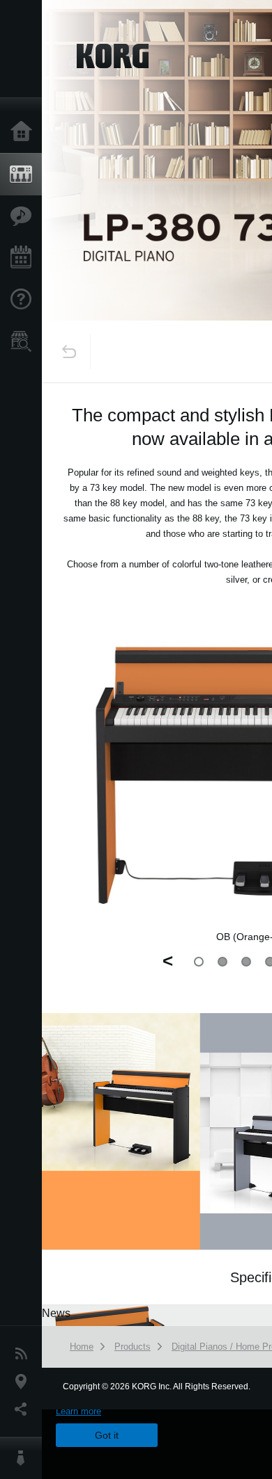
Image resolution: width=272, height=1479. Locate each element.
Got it (107, 1435)
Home (24, 132)
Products (24, 174)
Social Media (24, 1409)
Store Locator (24, 341)
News (24, 1354)
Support (24, 300)
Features (24, 216)
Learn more (78, 1411)
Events (24, 258)
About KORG (24, 1458)
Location (24, 1382)
